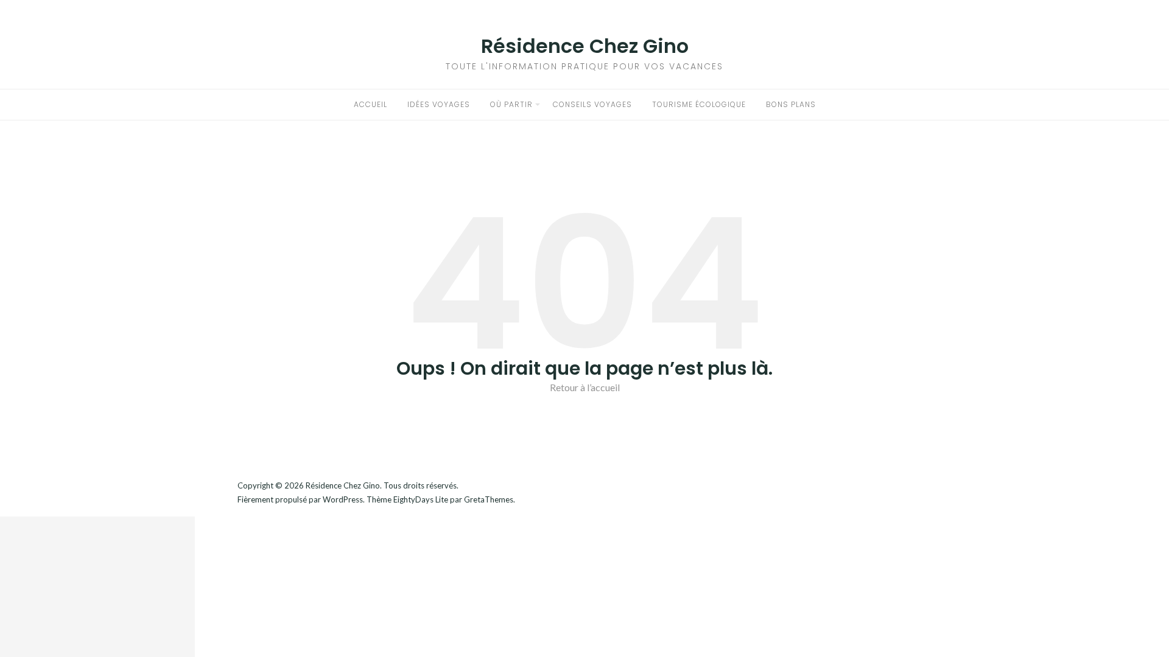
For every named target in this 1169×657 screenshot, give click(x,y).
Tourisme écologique (699, 104)
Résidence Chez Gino (585, 46)
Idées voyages (438, 104)
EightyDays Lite (420, 499)
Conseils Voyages (592, 104)
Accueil (370, 104)
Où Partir (511, 104)
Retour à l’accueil (585, 387)
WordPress (343, 499)
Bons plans (791, 104)
